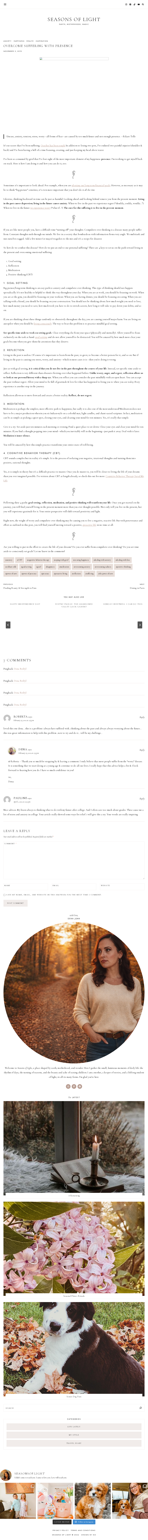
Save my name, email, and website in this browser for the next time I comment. (54, 895)
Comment (10, 844)
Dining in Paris (137, 586)
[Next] (140, 624)
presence (45, 573)
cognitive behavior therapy (38, 560)
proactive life (89, 524)
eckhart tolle (10, 567)
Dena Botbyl (20, 668)
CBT (19, 560)
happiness (19, 41)
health (30, 41)
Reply (142, 717)
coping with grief (61, 560)
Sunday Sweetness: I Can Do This (123, 604)
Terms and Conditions (83, 1530)
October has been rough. (53, 145)
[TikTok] (134, 4)
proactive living (60, 573)
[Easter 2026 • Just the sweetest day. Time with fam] (18, 1501)
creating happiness (81, 560)
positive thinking (123, 567)
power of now (11, 573)
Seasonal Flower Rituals (74, 1296)
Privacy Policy (61, 1530)
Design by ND (88, 1535)
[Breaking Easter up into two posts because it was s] (55, 1501)
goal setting (41, 337)
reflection (76, 573)
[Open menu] (5, 4)
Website (105, 886)
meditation (64, 567)
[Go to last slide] (8, 624)
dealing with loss (123, 560)
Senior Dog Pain (74, 1396)
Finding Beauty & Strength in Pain (19, 586)
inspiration (42, 41)
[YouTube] (138, 4)
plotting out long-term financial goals (91, 185)
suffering (89, 573)
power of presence (29, 573)
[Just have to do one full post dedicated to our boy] (93, 1501)
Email (56, 886)
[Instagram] (126, 4)
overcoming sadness (103, 567)
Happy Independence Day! (25, 604)
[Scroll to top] (143, 1532)
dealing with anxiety (102, 560)
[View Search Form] (143, 4)
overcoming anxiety (82, 567)
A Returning (74, 1195)
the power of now (105, 573)
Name (7, 886)
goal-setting (26, 567)
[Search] (140, 1408)
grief (38, 567)
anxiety (7, 41)
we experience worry (40, 207)
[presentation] (74, 1148)
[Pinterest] (130, 4)
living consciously (43, 323)
